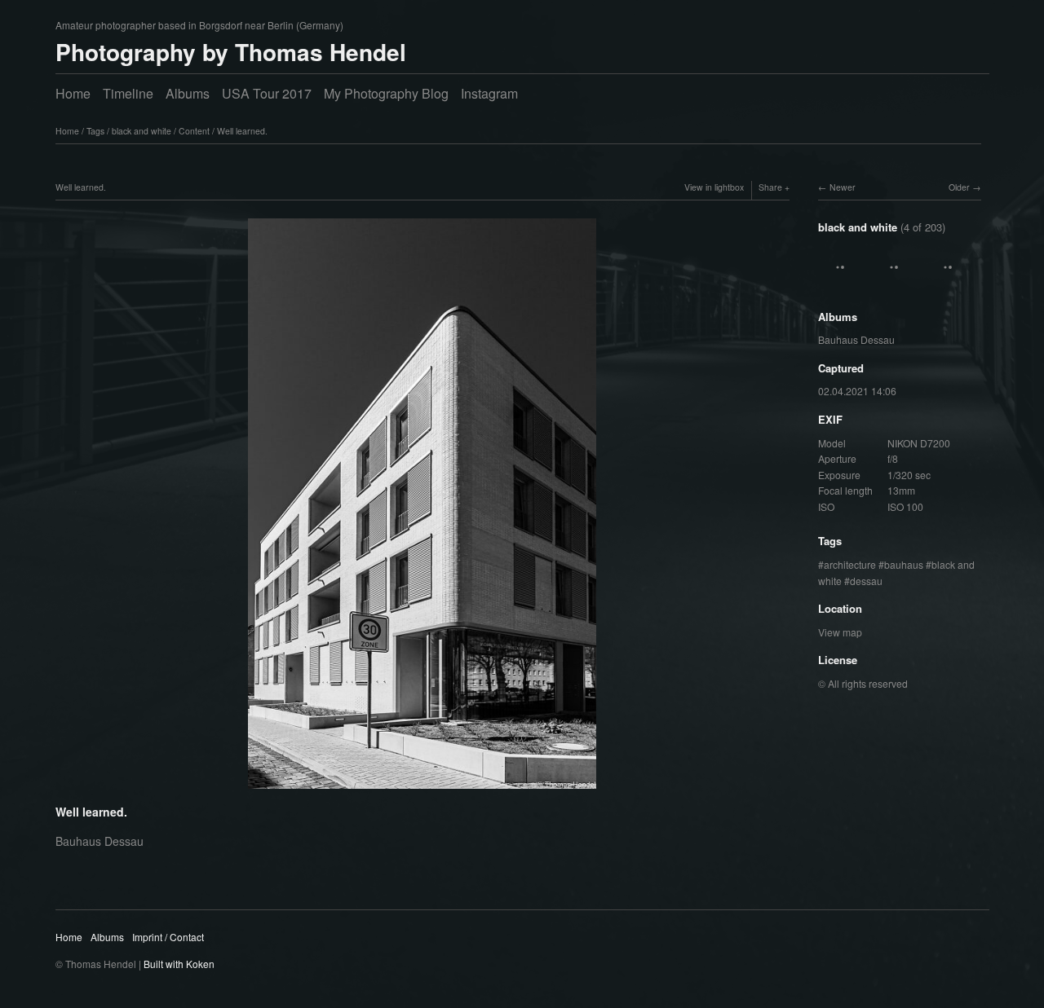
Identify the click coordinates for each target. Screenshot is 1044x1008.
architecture (850, 564)
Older (959, 187)
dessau (866, 581)
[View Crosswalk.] (950, 283)
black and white (141, 131)
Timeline (128, 93)
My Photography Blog (386, 93)
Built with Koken (179, 964)
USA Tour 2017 (267, 93)
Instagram (489, 93)
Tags (95, 131)
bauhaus (903, 564)
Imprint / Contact (168, 937)
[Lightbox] (422, 791)
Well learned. (242, 131)
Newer (842, 187)
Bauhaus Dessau (856, 339)
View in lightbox (714, 187)
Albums (188, 93)
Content (194, 131)
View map (840, 632)
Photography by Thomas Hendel (230, 51)
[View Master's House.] (842, 283)
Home (73, 93)
